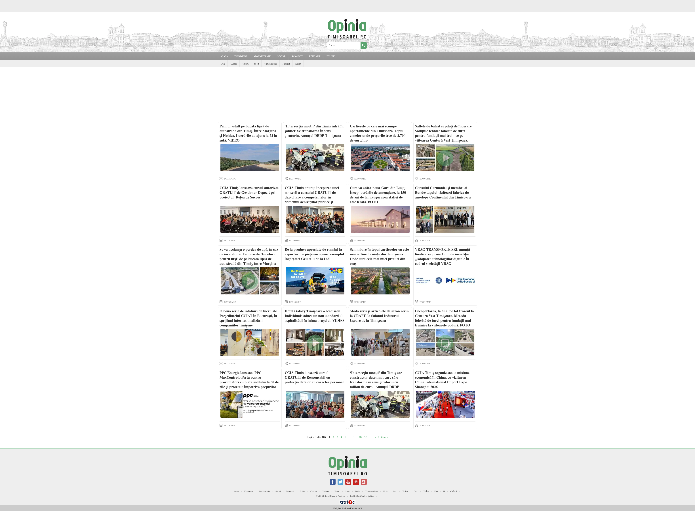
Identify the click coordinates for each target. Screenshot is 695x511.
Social (278, 491)
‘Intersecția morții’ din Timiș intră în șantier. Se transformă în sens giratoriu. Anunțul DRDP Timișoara (314, 130)
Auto (395, 491)
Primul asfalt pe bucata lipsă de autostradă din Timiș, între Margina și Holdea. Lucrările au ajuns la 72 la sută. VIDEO (248, 133)
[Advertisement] (347, 94)
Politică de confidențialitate (362, 496)
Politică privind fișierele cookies (330, 496)
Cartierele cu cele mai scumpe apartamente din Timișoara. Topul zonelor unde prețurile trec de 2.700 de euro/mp (377, 133)
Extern (298, 63)
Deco (416, 491)
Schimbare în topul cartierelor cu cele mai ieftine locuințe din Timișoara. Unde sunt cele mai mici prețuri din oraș (379, 256)
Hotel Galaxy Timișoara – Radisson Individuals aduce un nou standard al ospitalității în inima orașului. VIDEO (314, 315)
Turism (245, 63)
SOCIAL (281, 56)
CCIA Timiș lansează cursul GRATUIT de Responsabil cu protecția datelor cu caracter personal (314, 377)
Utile (223, 63)
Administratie (264, 491)
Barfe (357, 491)
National (286, 63)
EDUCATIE (315, 56)
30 (365, 437)
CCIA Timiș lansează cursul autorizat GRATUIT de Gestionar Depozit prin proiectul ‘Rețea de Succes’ (249, 192)
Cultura (234, 63)
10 (354, 437)
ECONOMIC (230, 178)
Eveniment (248, 491)
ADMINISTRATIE (262, 56)
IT (444, 491)
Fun (436, 491)
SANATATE (297, 56)
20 (360, 437)
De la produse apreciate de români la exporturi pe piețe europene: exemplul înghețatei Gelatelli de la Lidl (314, 254)
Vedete (426, 491)
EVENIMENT (240, 56)
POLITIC (331, 56)
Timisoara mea (270, 63)
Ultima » (383, 437)
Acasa (224, 56)
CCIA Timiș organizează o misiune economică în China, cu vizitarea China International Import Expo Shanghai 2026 (442, 379)
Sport (256, 63)
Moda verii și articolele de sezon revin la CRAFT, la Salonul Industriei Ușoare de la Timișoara (379, 315)
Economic (290, 491)
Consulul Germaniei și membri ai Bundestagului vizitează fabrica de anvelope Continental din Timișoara (443, 192)
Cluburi (453, 491)
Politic (302, 491)
